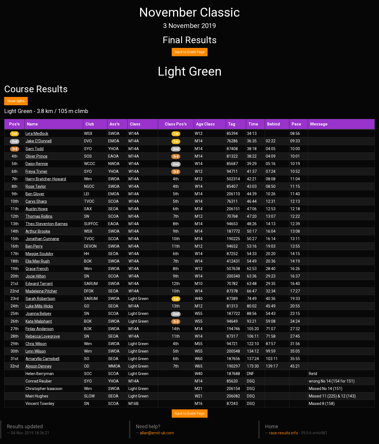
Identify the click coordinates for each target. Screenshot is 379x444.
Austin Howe (37, 209)
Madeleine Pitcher (41, 291)
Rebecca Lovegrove (43, 336)
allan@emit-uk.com (157, 433)
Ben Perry (34, 246)
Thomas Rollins (39, 216)
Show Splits (16, 101)
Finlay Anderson (40, 329)
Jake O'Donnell (39, 141)
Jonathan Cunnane (42, 239)
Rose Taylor (36, 186)
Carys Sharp (36, 201)
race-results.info (283, 433)
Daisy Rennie (37, 163)
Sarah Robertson (40, 298)
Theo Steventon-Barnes (47, 224)
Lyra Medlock (37, 133)
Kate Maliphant (39, 321)
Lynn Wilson (36, 351)
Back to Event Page (189, 52)
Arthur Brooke (38, 231)
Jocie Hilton (36, 276)
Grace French (37, 268)
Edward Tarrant (39, 283)
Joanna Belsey (38, 313)
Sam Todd (35, 149)
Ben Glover (35, 194)
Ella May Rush (38, 261)
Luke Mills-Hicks (39, 306)
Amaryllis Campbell (42, 358)
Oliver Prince (36, 156)
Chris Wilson (36, 344)
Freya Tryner (36, 171)
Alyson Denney (39, 366)
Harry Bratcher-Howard (46, 179)
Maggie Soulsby (39, 253)
